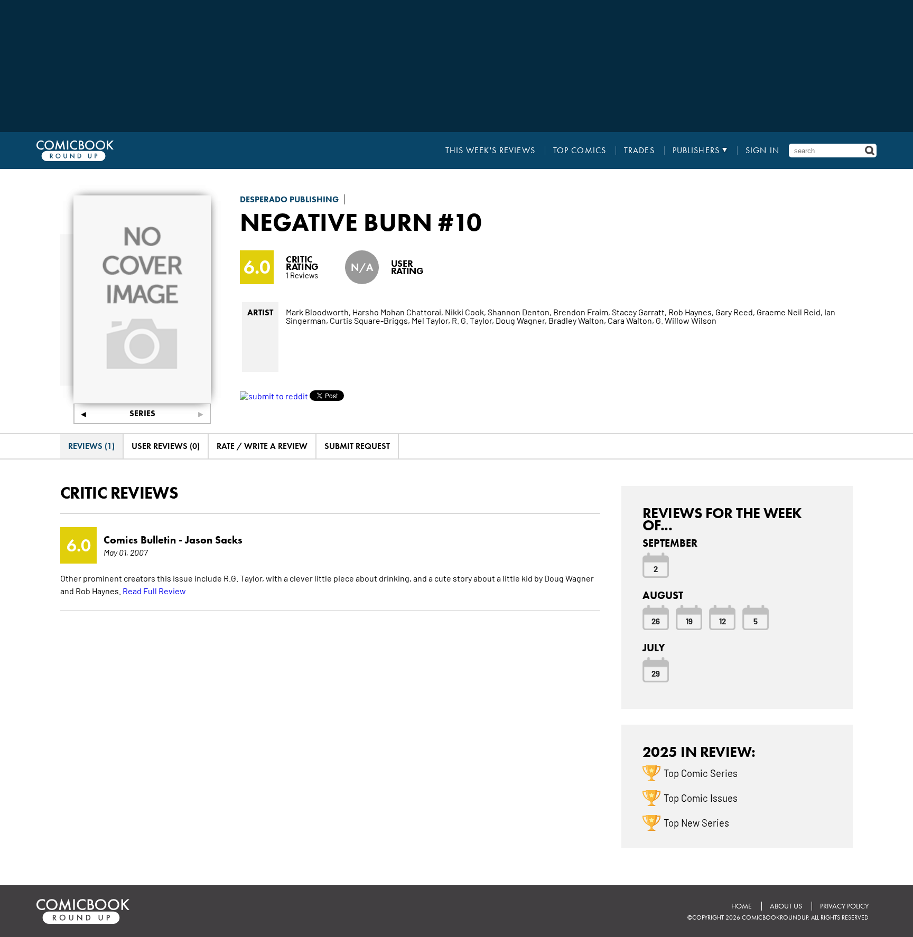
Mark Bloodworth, (318, 311)
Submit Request (357, 446)
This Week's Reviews (490, 150)
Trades (639, 150)
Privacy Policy (844, 906)
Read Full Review (154, 590)
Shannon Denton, (520, 311)
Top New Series (696, 822)
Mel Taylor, (431, 320)
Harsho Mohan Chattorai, (397, 311)
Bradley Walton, (577, 320)
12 (722, 620)
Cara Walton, (631, 320)
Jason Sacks (214, 539)
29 (655, 673)
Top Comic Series (701, 772)
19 (689, 620)
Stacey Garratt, (639, 311)
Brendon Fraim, (581, 311)
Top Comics (579, 150)
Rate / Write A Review (262, 446)
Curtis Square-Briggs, (370, 320)
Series (142, 413)
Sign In (762, 150)
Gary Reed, (735, 311)
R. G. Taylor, (473, 320)
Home (741, 906)
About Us (786, 906)
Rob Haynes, (691, 311)
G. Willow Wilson (686, 320)
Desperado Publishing (289, 199)
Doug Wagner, (521, 320)
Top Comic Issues (701, 797)
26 (655, 620)
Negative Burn (336, 222)
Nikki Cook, (465, 311)
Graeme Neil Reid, (790, 311)
